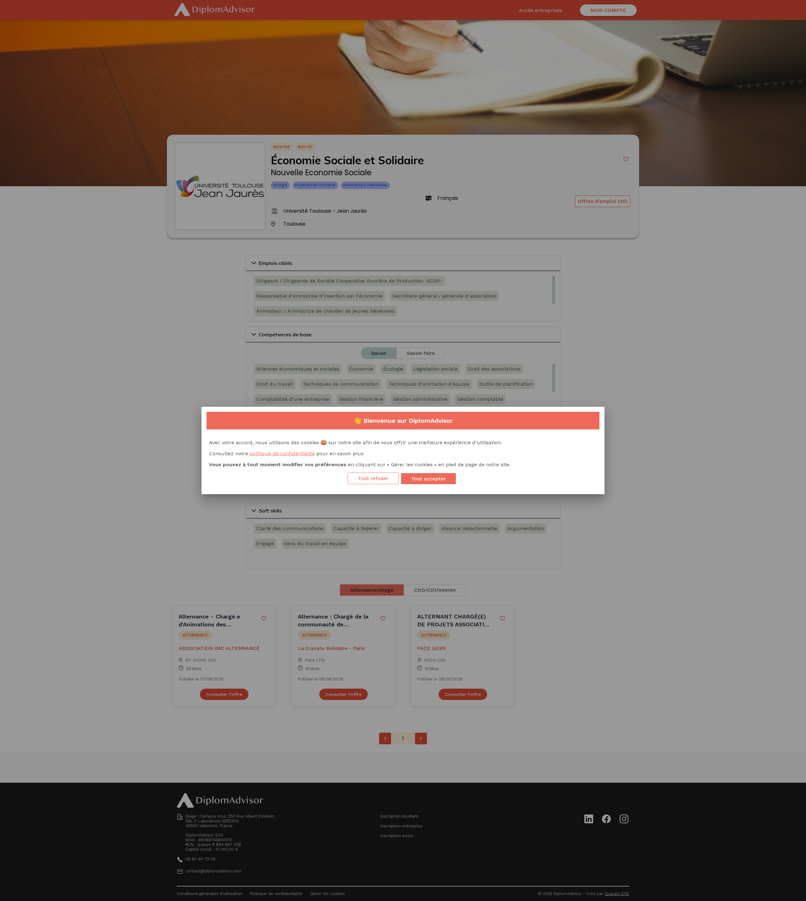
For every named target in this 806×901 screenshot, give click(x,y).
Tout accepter (428, 479)
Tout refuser (373, 478)
